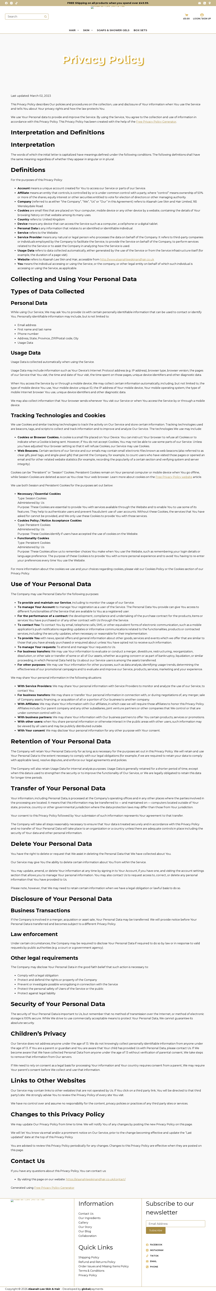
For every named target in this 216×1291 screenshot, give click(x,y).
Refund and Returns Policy (96, 1262)
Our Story (85, 1227)
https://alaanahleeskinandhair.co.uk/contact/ (96, 1179)
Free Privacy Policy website (174, 477)
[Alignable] (209, 3)
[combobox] (24, 17)
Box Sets (140, 30)
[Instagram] (11, 3)
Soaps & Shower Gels (113, 30)
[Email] (199, 3)
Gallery (83, 1222)
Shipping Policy (88, 1257)
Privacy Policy (87, 1275)
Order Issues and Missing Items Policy (103, 1266)
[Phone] (204, 3)
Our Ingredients (89, 1218)
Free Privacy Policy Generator (156, 121)
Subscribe (155, 1230)
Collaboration (87, 1236)
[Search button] (45, 16)
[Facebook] (6, 3)
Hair (72, 30)
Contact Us (85, 1213)
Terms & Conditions (91, 1270)
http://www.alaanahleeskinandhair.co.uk (127, 259)
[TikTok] (16, 3)
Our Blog (84, 1231)
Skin (86, 30)
